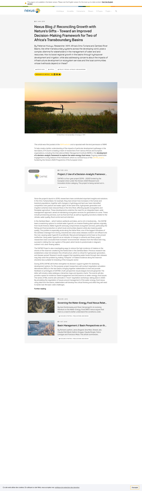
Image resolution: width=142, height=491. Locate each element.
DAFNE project (98, 158)
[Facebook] (57, 74)
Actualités (70, 11)
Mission (90, 11)
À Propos (99, 11)
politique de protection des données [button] (67, 487)
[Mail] (59, 74)
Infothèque (60, 11)
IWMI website (65, 144)
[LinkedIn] (54, 74)
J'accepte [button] (135, 487)
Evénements (81, 11)
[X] (52, 74)
